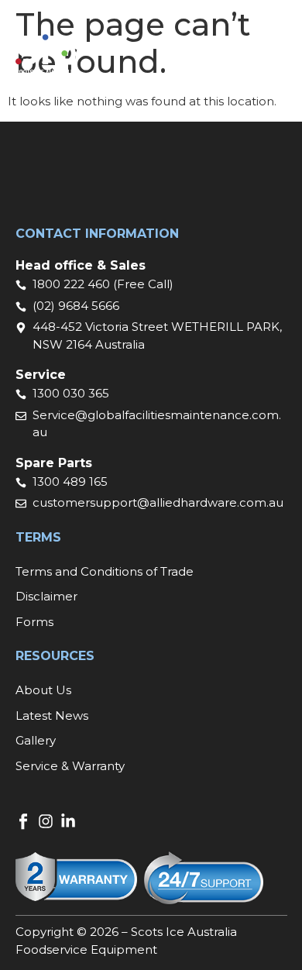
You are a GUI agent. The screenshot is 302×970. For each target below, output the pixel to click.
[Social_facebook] (23, 821)
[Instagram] (45, 821)
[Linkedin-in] (68, 821)
